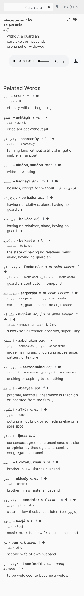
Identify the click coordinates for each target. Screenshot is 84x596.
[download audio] (76, 61)
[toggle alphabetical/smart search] (57, 7)
